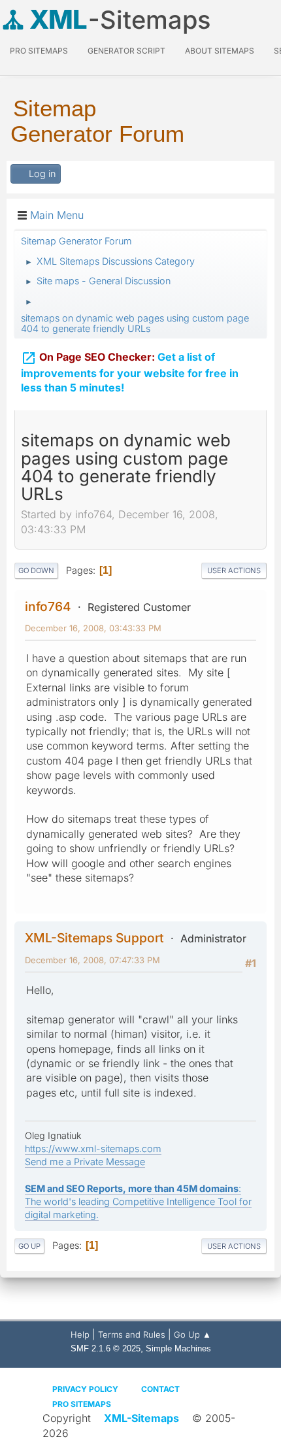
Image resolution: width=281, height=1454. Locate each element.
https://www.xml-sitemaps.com (93, 1148)
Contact (160, 1389)
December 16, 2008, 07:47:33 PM (92, 960)
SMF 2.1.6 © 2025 (105, 1348)
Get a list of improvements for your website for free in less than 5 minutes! (130, 372)
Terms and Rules (131, 1334)
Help (80, 1334)
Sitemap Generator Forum (97, 120)
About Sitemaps (219, 51)
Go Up (29, 1246)
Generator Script (126, 51)
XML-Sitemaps (141, 1418)
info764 (48, 606)
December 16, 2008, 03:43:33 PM (93, 628)
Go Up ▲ (192, 1334)
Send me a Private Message (85, 1161)
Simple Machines (178, 1348)
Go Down (36, 570)
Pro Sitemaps (81, 1404)
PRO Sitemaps (39, 51)
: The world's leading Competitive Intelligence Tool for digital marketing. (138, 1201)
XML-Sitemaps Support (94, 938)
